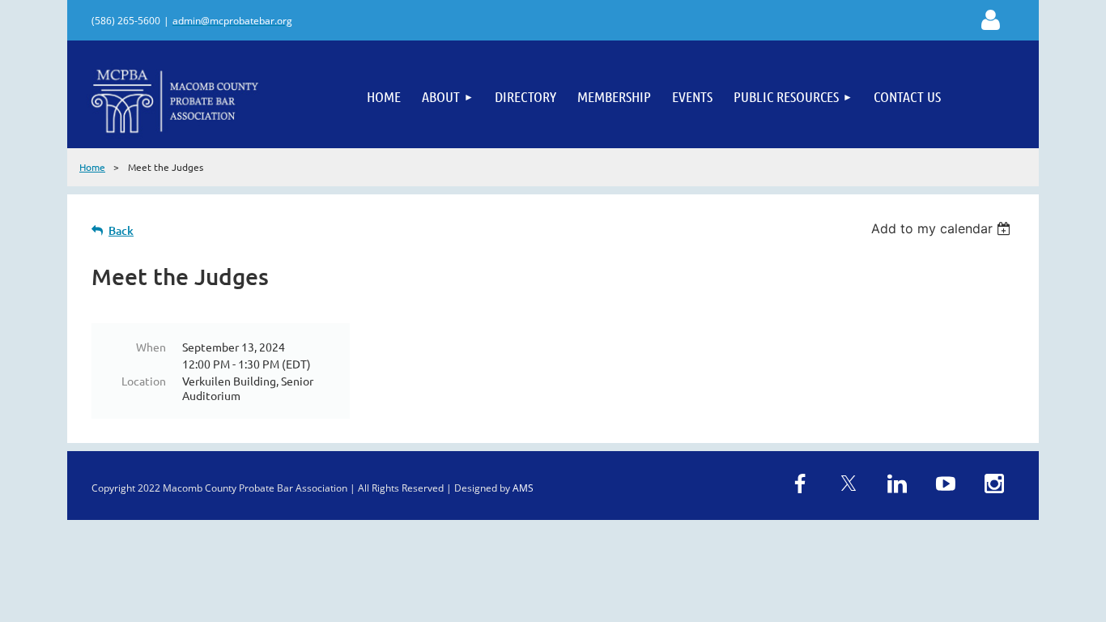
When (151, 346)
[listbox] (943, 228)
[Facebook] (800, 483)
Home (92, 166)
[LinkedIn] (897, 483)
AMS (523, 488)
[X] (848, 483)
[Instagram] (994, 483)
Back (121, 230)
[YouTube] (945, 483)
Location (143, 380)
